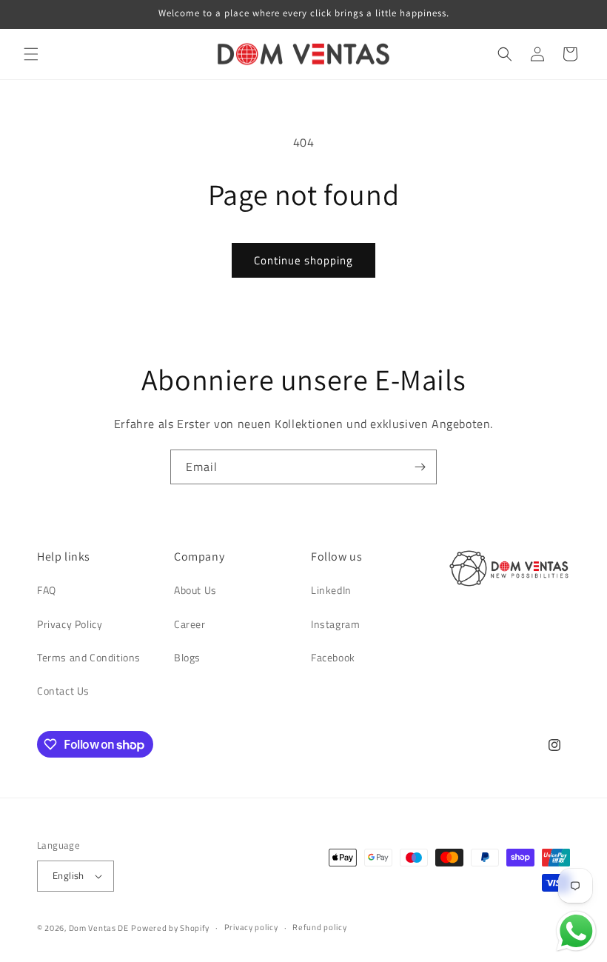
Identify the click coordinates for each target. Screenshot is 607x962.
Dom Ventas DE (99, 928)
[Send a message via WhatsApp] (576, 931)
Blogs (187, 657)
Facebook (333, 657)
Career (190, 624)
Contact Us (63, 690)
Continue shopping (303, 260)
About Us (195, 590)
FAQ (46, 590)
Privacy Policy (69, 624)
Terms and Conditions (89, 657)
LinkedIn (331, 590)
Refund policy (319, 927)
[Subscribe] (419, 467)
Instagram (335, 624)
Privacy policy (251, 927)
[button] (31, 54)
